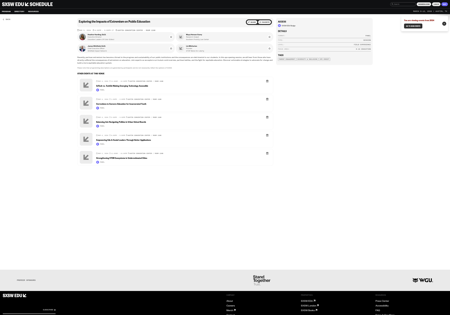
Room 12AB (150, 30)
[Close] (444, 24)
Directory (19, 11)
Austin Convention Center (130, 30)
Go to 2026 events (413, 26)
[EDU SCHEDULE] (27, 4)
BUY (444, 4)
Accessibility (382, 305)
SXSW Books (308, 310)
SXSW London (308, 305)
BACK (7, 19)
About (229, 300)
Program (6, 11)
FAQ (377, 310)
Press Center (382, 300)
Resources (33, 11)
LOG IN (436, 4)
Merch (229, 310)
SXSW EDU (307, 300)
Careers (230, 305)
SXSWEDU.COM (423, 4)
